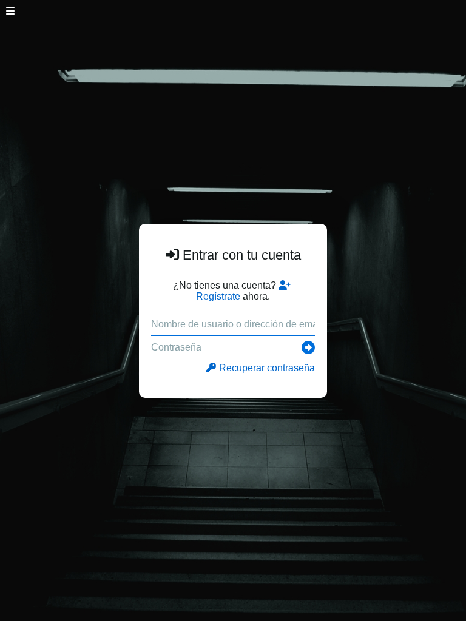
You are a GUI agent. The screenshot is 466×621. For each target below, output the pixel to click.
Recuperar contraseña (267, 368)
